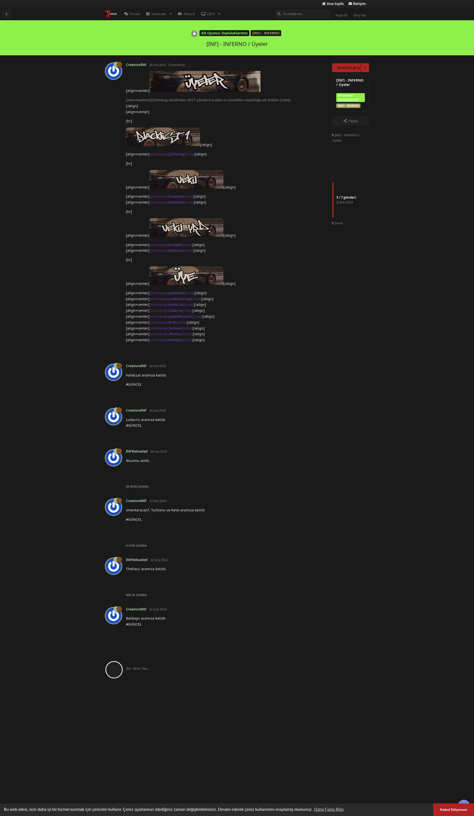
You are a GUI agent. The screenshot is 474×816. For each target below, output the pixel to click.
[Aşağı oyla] (286, 350)
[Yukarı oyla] (275, 350)
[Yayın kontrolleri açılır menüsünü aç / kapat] (309, 349)
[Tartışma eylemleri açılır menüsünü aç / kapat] (365, 67)
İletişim (359, 3)
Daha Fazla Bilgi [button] (329, 809)
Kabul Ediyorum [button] (453, 810)
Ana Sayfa (335, 3)
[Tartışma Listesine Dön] (6, 13)
